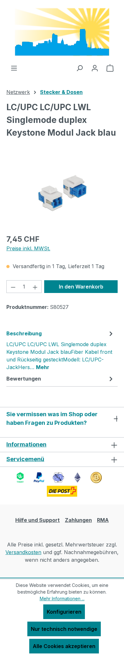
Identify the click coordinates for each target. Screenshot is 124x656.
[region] (62, 193)
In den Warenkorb (81, 286)
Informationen (26, 444)
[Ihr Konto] (94, 67)
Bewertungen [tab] (23, 378)
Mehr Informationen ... (62, 598)
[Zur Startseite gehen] (62, 32)
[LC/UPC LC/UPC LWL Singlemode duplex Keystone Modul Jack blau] (62, 192)
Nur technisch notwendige (64, 629)
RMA (103, 520)
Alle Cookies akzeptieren (64, 646)
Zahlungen (78, 520)
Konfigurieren (64, 612)
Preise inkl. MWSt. (28, 248)
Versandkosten (23, 552)
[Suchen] (79, 67)
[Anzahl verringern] (13, 286)
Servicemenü (25, 459)
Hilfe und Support (37, 520)
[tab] (60, 350)
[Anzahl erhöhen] (35, 286)
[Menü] (14, 67)
